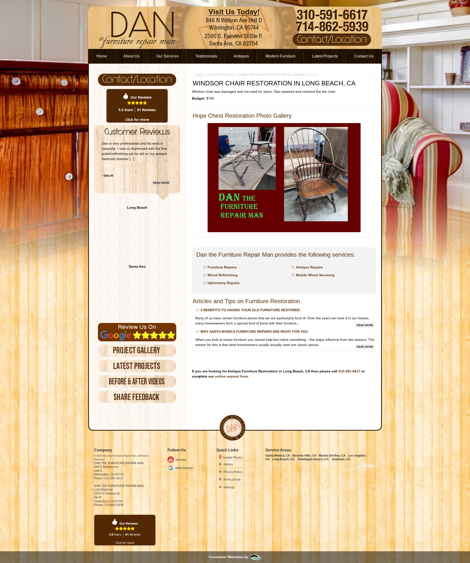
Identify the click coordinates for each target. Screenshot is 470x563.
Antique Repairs (309, 267)
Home (101, 56)
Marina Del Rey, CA (332, 455)
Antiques (241, 56)
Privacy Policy (232, 472)
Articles (228, 464)
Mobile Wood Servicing (315, 275)
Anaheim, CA (341, 459)
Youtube (180, 459)
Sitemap (228, 487)
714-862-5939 (113, 505)
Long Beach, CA (283, 459)
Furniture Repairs (222, 267)
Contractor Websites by (229, 557)
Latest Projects (325, 56)
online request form (231, 376)
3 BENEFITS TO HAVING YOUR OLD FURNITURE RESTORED (250, 310)
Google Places (232, 457)
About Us (131, 56)
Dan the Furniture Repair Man (119, 463)
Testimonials (206, 56)
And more (365, 465)
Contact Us (364, 56)
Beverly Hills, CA (304, 455)
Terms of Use (232, 479)
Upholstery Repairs (224, 283)
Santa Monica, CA (277, 455)
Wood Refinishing (223, 275)
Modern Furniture (280, 56)
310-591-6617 (349, 371)
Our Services (167, 56)
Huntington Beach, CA (313, 459)
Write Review (184, 468)
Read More (365, 325)
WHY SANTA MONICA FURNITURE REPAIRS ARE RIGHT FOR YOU (254, 331)
